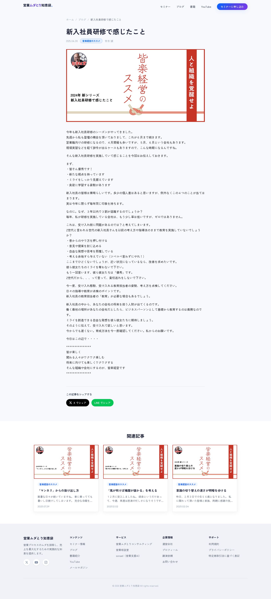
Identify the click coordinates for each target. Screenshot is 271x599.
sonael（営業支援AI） (128, 556)
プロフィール (170, 550)
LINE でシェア (102, 403)
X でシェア (80, 403)
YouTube (206, 6)
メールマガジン (79, 567)
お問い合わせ (170, 561)
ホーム (70, 19)
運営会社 (167, 544)
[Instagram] (46, 562)
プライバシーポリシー (221, 550)
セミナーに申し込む (232, 6)
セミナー (165, 6)
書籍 (192, 6)
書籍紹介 (75, 556)
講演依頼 (167, 556)
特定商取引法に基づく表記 (224, 556)
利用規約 (214, 544)
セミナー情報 (77, 544)
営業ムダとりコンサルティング (134, 544)
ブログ (180, 6)
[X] (26, 562)
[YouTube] (36, 562)
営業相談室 (122, 550)
